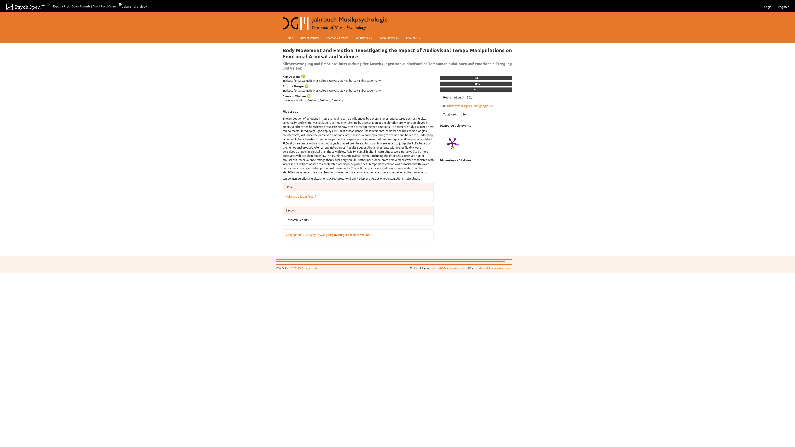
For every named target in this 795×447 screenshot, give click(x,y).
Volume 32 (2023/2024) (301, 196)
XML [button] (476, 89)
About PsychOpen (104, 6)
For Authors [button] (362, 38)
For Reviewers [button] (388, 38)
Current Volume (309, 38)
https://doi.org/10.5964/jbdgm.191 (471, 106)
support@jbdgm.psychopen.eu (449, 268)
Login (767, 7)
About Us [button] (412, 38)
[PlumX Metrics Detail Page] (452, 143)
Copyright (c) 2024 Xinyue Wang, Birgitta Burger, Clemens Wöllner (328, 235)
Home (289, 38)
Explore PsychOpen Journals (71, 6)
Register (783, 7)
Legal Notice (312, 268)
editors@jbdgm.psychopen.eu (495, 268)
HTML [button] (476, 83)
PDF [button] (476, 78)
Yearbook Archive (337, 38)
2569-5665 (297, 268)
